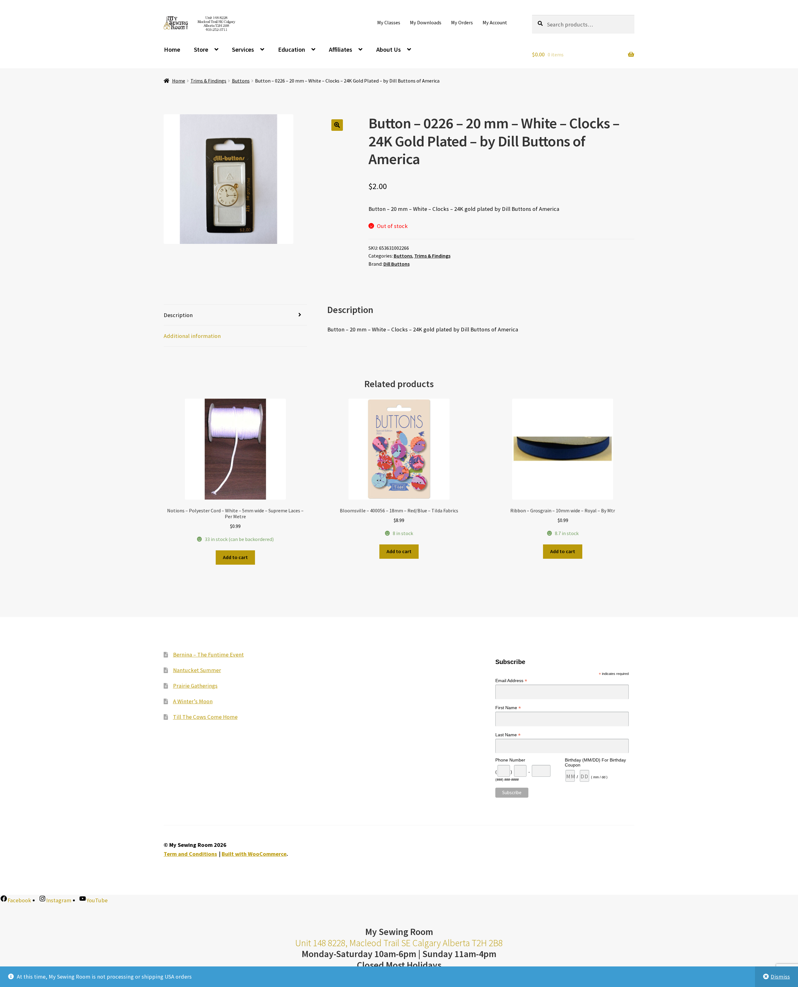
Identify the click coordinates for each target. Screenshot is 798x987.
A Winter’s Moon (193, 701)
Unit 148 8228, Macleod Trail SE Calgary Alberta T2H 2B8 (399, 943)
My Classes (388, 22)
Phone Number (510, 759)
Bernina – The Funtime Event (208, 654)
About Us (388, 49)
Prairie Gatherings (195, 685)
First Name (508, 708)
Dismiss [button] (780, 976)
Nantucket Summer (197, 670)
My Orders (462, 22)
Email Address (511, 681)
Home (172, 49)
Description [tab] (178, 315)
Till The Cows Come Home (205, 716)
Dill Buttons (396, 264)
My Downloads (425, 22)
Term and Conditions (190, 853)
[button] (337, 125)
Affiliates (340, 49)
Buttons (241, 81)
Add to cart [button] (235, 557)
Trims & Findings (208, 81)
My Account (495, 22)
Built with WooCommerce (254, 853)
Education (291, 49)
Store (201, 49)
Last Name (508, 735)
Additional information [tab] (192, 335)
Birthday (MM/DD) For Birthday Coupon (595, 762)
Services (243, 49)
